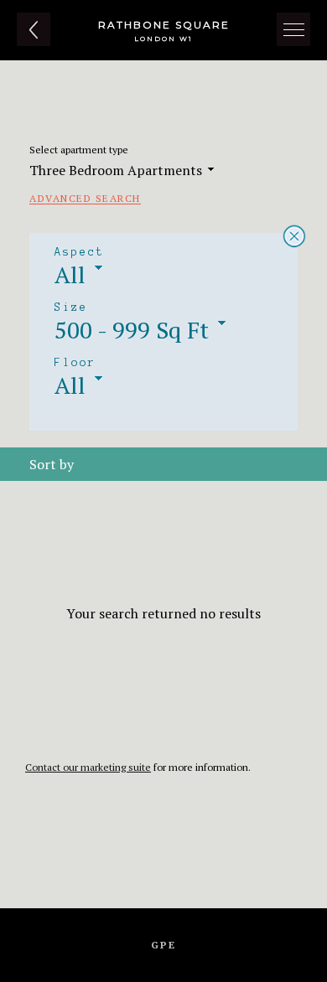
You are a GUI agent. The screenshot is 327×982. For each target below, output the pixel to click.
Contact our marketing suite (88, 767)
